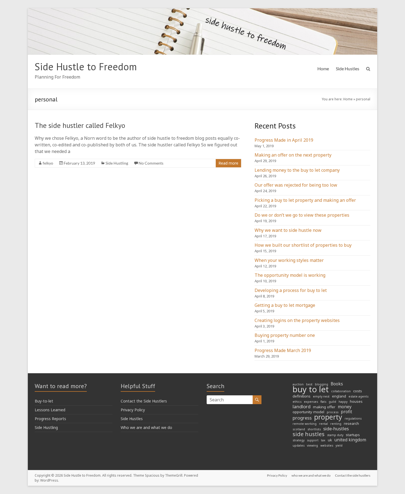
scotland (299, 429)
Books (337, 384)
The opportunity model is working (290, 275)
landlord (301, 406)
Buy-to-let (44, 401)
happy (343, 402)
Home (323, 68)
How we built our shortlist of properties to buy (303, 245)
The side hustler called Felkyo (80, 125)
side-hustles (336, 428)
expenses (311, 402)
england (339, 396)
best (309, 384)
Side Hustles (347, 68)
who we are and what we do (311, 475)
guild (332, 402)
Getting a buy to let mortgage (285, 305)
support (312, 440)
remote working (305, 424)
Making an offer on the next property (293, 155)
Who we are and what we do (146, 427)
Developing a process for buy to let (291, 290)
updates (298, 445)
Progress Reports (50, 418)
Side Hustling (117, 163)
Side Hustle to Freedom (86, 66)
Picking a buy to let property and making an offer (305, 200)
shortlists (314, 429)
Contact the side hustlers (352, 475)
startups (353, 434)
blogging (321, 384)
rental (323, 424)
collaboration (341, 391)
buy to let (311, 389)
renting (335, 424)
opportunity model (308, 411)
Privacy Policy (133, 409)
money (345, 406)
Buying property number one (285, 335)
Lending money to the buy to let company (297, 170)
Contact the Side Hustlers (144, 401)
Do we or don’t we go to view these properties (302, 215)
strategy (298, 440)
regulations (353, 418)
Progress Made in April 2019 (284, 140)
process (332, 412)
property (328, 417)
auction (298, 384)
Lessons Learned (50, 409)
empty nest (321, 396)
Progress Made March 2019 (283, 350)
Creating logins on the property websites (297, 320)
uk (330, 439)
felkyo (48, 163)
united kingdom (350, 439)
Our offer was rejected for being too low (296, 185)
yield (339, 445)
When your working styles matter (289, 260)
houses (356, 401)
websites (326, 445)
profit (346, 411)
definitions (301, 396)
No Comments (151, 163)
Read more (228, 163)
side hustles (309, 434)
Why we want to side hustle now (288, 230)
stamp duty (335, 435)
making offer (324, 406)
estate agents (358, 396)
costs (357, 390)
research (351, 423)
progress (302, 417)
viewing (312, 445)
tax (323, 440)
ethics (297, 402)
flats (323, 402)
